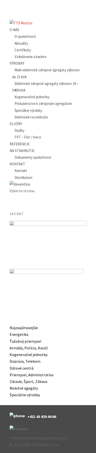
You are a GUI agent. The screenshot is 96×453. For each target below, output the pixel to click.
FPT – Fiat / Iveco (28, 137)
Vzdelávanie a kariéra (30, 56)
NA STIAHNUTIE (22, 150)
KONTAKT (17, 164)
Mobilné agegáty (24, 388)
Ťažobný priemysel (25, 341)
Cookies (61, 437)
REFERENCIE (20, 144)
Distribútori (23, 177)
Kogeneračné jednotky (32, 96)
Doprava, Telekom (25, 361)
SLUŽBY (16, 123)
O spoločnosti (25, 36)
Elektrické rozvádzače (31, 117)
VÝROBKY (17, 63)
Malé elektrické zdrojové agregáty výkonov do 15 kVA (46, 73)
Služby (19, 130)
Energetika (19, 334)
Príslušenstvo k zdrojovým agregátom (43, 103)
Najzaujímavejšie (24, 327)
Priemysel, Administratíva (31, 374)
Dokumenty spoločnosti (33, 157)
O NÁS (14, 29)
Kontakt (21, 170)
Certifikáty (23, 50)
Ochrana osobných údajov (31, 437)
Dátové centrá (21, 368)
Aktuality (21, 43)
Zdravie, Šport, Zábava (28, 381)
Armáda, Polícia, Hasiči (29, 347)
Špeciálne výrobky (28, 110)
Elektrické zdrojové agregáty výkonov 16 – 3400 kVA (45, 87)
